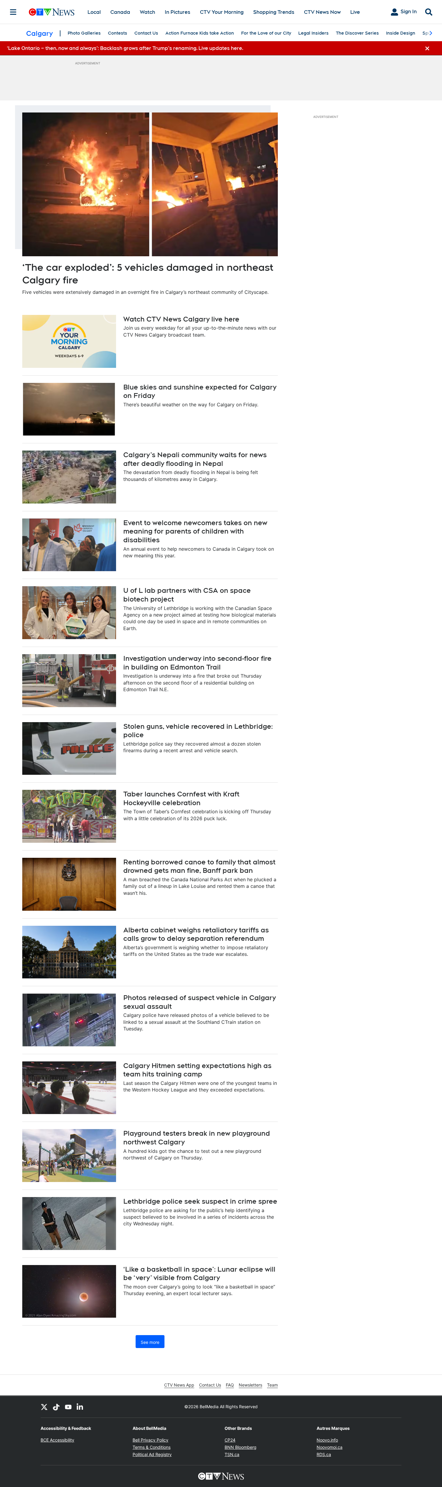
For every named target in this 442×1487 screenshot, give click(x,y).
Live (355, 12)
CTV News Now (322, 12)
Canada (120, 12)
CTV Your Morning (222, 12)
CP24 (230, 1439)
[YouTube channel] (68, 1406)
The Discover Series (357, 33)
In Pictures (177, 12)
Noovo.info (327, 1439)
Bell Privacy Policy (150, 1439)
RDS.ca (324, 1454)
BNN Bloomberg (240, 1447)
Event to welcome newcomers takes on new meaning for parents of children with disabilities (195, 531)
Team (272, 1384)
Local (94, 12)
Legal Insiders (313, 33)
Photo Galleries (84, 33)
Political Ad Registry (152, 1454)
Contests (117, 33)
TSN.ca (232, 1454)
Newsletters (250, 1384)
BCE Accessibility (57, 1439)
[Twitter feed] (44, 1406)
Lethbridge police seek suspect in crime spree (200, 1201)
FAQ (230, 1384)
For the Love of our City (266, 33)
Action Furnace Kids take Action (199, 33)
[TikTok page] (56, 1406)
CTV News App (179, 1384)
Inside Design (400, 33)
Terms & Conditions (151, 1447)
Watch (147, 12)
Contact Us (146, 33)
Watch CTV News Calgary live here (181, 319)
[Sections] (13, 12)
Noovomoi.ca (329, 1447)
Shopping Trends (273, 12)
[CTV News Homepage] (51, 12)
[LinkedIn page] (80, 1406)
